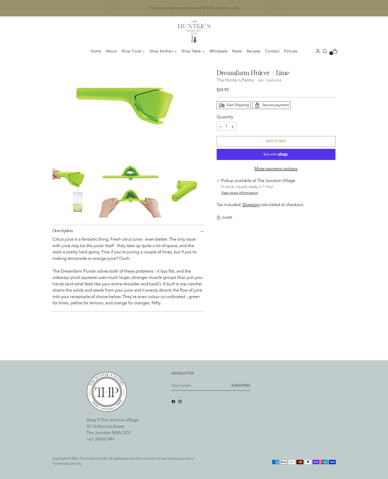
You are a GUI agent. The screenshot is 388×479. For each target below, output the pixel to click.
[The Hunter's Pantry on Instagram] (180, 402)
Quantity (225, 117)
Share (227, 217)
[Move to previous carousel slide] (322, 346)
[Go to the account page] (316, 51)
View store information (239, 193)
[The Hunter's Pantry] (194, 31)
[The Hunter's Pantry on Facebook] (173, 402)
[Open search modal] (325, 51)
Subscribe (241, 385)
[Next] (280, 8)
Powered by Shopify (67, 463)
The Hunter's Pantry (235, 80)
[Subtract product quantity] (232, 126)
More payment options (275, 169)
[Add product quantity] (220, 126)
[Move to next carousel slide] (332, 346)
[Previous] (107, 8)
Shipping (251, 205)
